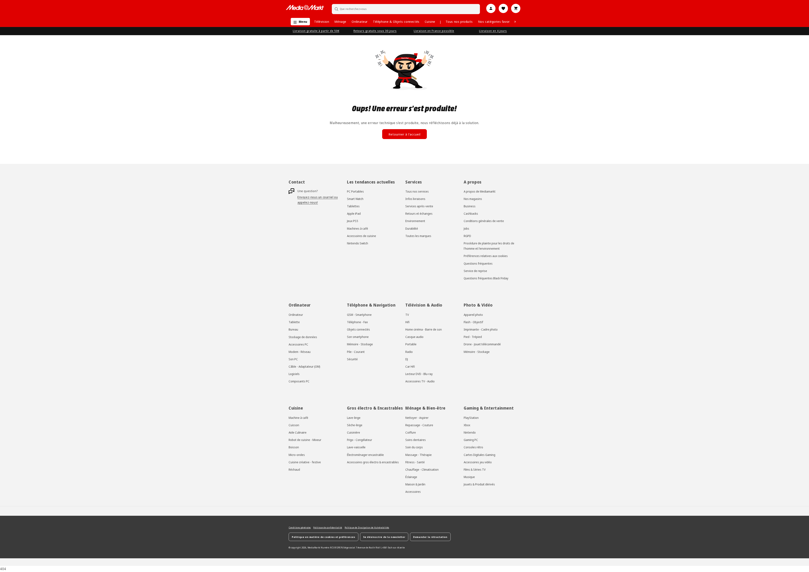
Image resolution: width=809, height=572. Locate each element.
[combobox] (406, 9)
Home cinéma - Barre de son (423, 329)
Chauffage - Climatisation (422, 470)
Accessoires (413, 492)
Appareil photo (473, 315)
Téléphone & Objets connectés (396, 21)
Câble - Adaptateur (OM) (304, 366)
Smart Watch (355, 199)
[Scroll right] (515, 22)
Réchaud (294, 470)
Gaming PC (471, 440)
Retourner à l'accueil (404, 134)
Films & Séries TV (475, 470)
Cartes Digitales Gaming (479, 455)
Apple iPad (354, 214)
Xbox (467, 425)
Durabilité (411, 228)
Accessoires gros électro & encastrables (373, 462)
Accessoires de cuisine (361, 236)
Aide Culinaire (298, 432)
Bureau (293, 329)
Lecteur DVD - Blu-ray (419, 374)
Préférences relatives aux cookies (486, 256)
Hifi (407, 322)
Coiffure (410, 432)
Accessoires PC (298, 344)
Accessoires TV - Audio (420, 381)
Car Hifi (410, 366)
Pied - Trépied (473, 337)
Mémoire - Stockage (360, 344)
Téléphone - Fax (357, 322)
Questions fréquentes (478, 263)
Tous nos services (417, 191)
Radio (409, 352)
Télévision (321, 21)
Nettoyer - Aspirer (417, 418)
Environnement (415, 221)
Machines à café (357, 228)
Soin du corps (414, 447)
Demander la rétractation (430, 537)
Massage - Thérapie (418, 455)
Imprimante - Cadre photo (481, 329)
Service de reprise (475, 271)
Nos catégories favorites (496, 21)
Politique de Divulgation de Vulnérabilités (367, 527)
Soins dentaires (415, 440)
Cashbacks (471, 214)
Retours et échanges (419, 214)
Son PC (293, 359)
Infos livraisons (415, 199)
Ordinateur (360, 21)
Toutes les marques (418, 236)
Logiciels (294, 374)
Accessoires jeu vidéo (478, 462)
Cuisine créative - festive (305, 462)
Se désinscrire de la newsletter (384, 537)
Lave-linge (353, 418)
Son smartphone (358, 337)
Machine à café (298, 418)
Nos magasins (473, 199)
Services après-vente (419, 206)
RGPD (467, 236)
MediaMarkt (314, 547)
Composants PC (299, 381)
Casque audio (414, 337)
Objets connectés (358, 329)
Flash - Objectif (473, 322)
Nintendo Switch (357, 243)
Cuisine (430, 21)
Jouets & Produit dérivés (479, 484)
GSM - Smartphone (359, 315)
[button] (299, 21)
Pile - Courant (356, 352)
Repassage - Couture (419, 425)
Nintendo (470, 432)
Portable (411, 344)
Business (469, 206)
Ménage (340, 21)
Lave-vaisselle (356, 447)
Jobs (466, 228)
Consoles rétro (473, 447)
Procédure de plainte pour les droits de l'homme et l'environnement (489, 246)
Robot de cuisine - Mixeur (305, 440)
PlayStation (471, 418)
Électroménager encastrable (365, 455)
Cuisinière (353, 432)
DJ (406, 359)
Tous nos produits (459, 21)
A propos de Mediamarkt (480, 191)
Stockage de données (303, 337)
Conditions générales (300, 527)
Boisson (294, 447)
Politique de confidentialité (327, 527)
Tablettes (353, 206)
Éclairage (411, 477)
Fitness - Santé (415, 462)
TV (407, 315)
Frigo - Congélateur (359, 440)
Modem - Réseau (300, 352)
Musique (469, 477)
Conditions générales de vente (484, 221)
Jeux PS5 (352, 221)
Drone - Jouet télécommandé (482, 344)
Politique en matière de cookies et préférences (323, 537)
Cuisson (294, 425)
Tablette (294, 322)
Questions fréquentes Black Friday (486, 278)
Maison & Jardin (415, 484)
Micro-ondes (297, 455)
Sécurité (352, 359)
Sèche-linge (354, 425)
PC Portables (355, 191)
